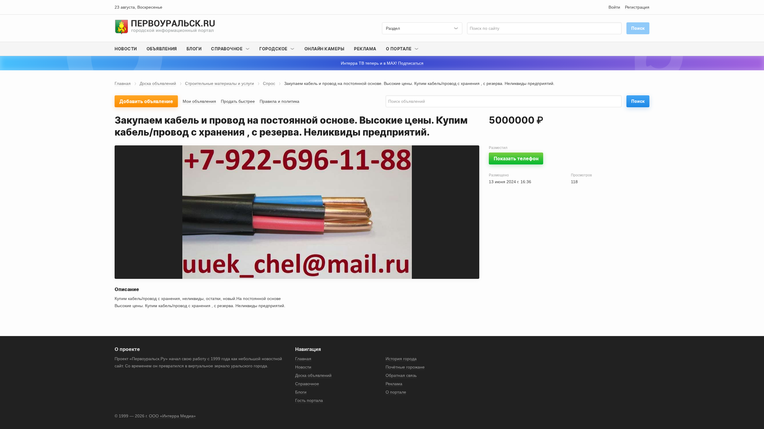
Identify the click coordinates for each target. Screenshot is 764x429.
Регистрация (637, 7)
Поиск (638, 101)
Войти (614, 7)
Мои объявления (199, 101)
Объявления (162, 48)
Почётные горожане (405, 367)
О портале (396, 392)
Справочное (307, 383)
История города (401, 358)
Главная (123, 83)
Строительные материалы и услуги (219, 83)
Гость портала (309, 400)
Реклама (365, 48)
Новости (126, 48)
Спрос (269, 83)
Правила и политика (279, 101)
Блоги (194, 48)
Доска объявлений (158, 83)
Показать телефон (516, 158)
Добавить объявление (146, 101)
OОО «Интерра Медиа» (172, 416)
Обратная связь (401, 375)
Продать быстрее (238, 101)
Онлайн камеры (324, 48)
